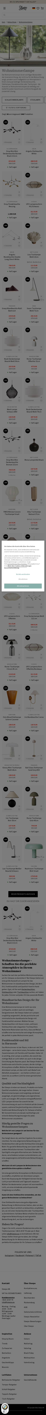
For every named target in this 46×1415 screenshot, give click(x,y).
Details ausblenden (23, 574)
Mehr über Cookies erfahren (17, 566)
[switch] (5, 1411)
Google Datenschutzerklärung (17, 567)
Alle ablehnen (23, 579)
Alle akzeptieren (23, 586)
